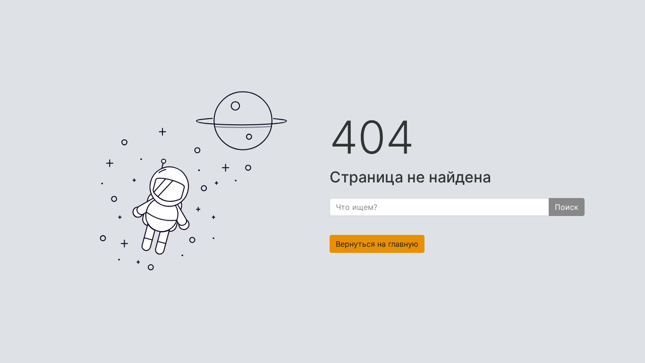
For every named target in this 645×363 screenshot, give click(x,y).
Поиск (566, 207)
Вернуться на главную (377, 244)
